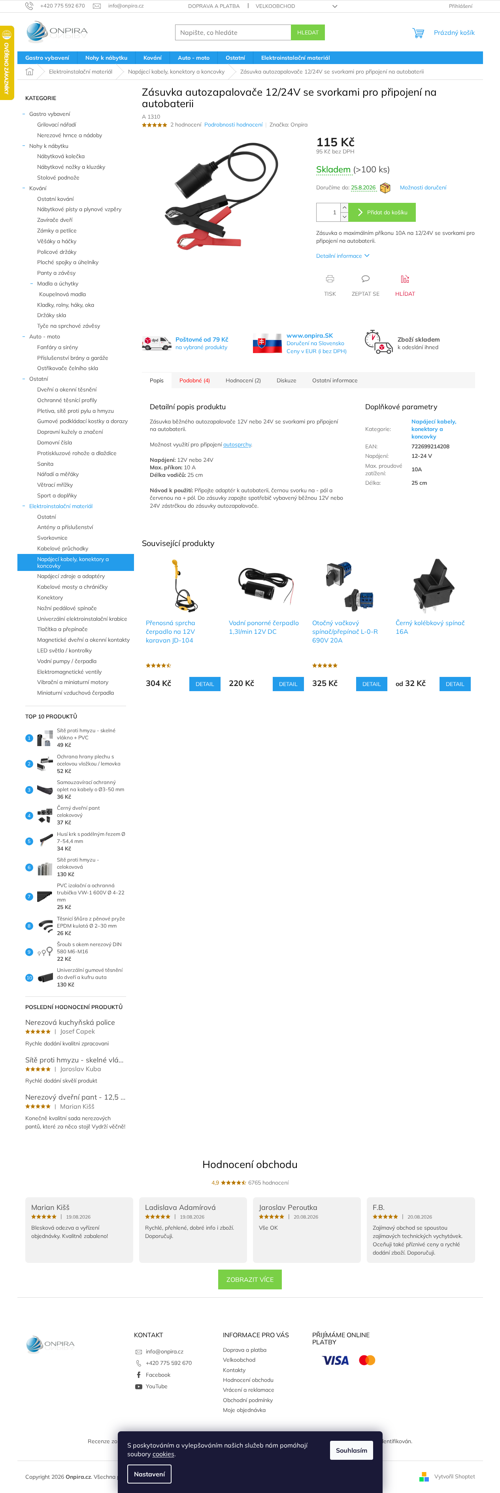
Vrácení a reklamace (248, 1389)
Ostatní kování (55, 198)
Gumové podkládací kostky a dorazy (82, 421)
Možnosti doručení (423, 187)
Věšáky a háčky (56, 241)
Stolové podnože (58, 177)
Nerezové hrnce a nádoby (69, 135)
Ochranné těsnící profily (67, 400)
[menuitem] (47, 57)
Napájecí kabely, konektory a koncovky (73, 562)
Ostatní (38, 378)
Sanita (45, 463)
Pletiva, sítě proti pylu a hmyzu (75, 410)
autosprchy (237, 444)
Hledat (308, 32)
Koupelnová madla (62, 294)
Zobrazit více (250, 1279)
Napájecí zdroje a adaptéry (71, 576)
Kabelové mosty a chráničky (72, 586)
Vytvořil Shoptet (454, 1476)
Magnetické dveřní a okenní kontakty (83, 639)
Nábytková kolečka (61, 156)
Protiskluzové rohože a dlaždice (77, 453)
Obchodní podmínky (248, 1400)
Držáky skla (51, 315)
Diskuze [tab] (286, 380)
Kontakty (234, 1370)
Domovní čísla (54, 442)
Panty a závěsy (56, 272)
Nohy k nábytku (48, 145)
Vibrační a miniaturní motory (72, 682)
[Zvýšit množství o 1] (344, 207)
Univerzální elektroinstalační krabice (82, 618)
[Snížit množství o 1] (344, 216)
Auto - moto (44, 336)
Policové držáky (56, 251)
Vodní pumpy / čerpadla (66, 661)
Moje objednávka (244, 1410)
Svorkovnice (52, 537)
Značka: (289, 124)
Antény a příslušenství (65, 527)
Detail (205, 684)
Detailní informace (339, 255)
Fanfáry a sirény (57, 347)
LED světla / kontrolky (64, 650)
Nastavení (149, 1474)
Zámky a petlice (57, 230)
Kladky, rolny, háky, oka (65, 304)
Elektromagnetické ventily (69, 671)
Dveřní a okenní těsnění (66, 389)
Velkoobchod (275, 6)
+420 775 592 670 (169, 1362)
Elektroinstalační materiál (60, 506)
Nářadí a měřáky (58, 474)
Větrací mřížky (55, 484)
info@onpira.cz (164, 1351)
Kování (37, 188)
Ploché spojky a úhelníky (67, 262)
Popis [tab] (157, 380)
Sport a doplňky (57, 495)
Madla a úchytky (57, 283)
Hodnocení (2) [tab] (243, 380)
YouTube (157, 1386)
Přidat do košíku (387, 212)
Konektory (50, 597)
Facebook (158, 1374)
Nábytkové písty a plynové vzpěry (79, 209)
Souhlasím (351, 1450)
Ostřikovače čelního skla (67, 368)
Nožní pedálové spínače (67, 608)
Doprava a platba (214, 6)
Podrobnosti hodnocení (233, 124)
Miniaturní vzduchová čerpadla (75, 692)
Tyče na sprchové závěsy (68, 325)
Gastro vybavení (49, 113)
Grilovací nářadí (56, 124)
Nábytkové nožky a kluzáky (71, 166)
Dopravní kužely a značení (70, 431)
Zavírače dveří (54, 219)
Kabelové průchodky (62, 548)
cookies (163, 1454)
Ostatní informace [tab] (335, 380)
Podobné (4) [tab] (194, 380)
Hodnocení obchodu (250, 1164)
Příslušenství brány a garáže (72, 357)
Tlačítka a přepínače (62, 629)
